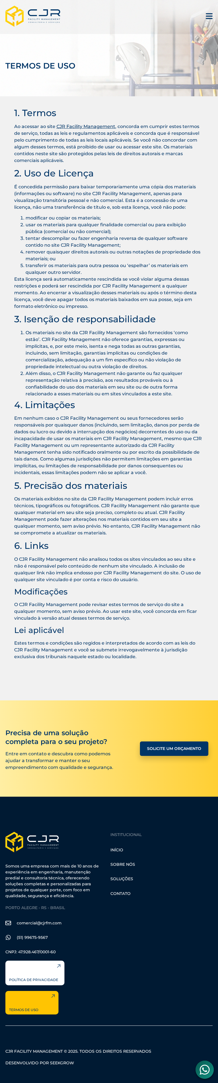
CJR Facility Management (85, 126)
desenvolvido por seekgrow (39, 1062)
